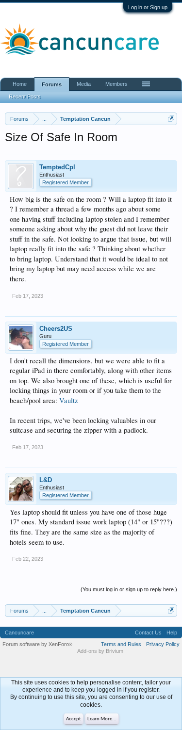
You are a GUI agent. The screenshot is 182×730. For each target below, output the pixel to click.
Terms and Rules (121, 644)
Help (171, 632)
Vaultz (68, 400)
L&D (45, 480)
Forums (52, 84)
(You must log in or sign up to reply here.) (129, 589)
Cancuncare (19, 632)
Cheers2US (55, 328)
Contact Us (148, 632)
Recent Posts (25, 96)
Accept (73, 719)
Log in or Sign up (147, 7)
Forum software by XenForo (37, 644)
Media (84, 84)
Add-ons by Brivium (100, 651)
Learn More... (101, 719)
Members (116, 84)
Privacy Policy (163, 644)
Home (20, 84)
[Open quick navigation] (171, 118)
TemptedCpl (57, 167)
